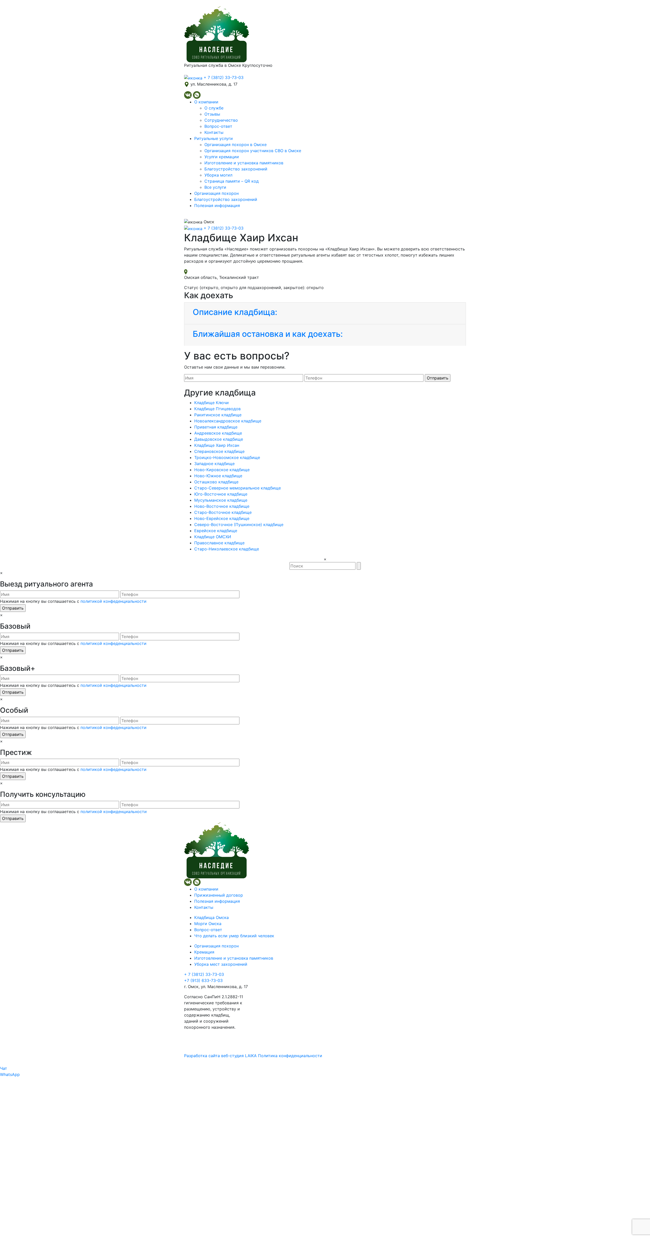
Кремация (204, 952)
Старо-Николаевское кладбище (226, 548)
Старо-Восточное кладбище (223, 512)
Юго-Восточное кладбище (220, 494)
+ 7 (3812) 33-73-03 (204, 974)
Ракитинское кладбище (217, 414)
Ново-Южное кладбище (218, 475)
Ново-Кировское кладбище (222, 469)
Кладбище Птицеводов (217, 408)
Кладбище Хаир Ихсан (216, 445)
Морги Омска (207, 923)
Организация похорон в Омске (235, 144)
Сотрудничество (221, 120)
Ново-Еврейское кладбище (221, 518)
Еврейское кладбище (215, 530)
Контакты (213, 132)
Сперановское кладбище (219, 451)
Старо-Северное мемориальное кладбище (237, 487)
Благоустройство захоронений (235, 168)
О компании (206, 101)
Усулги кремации (221, 156)
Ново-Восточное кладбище (221, 506)
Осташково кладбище (216, 481)
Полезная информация (217, 205)
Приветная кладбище (215, 427)
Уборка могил (218, 175)
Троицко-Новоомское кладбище (227, 457)
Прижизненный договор (218, 895)
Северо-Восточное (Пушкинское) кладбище (238, 524)
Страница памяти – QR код (231, 181)
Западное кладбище (214, 463)
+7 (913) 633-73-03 (203, 980)
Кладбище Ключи (211, 402)
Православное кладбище (219, 542)
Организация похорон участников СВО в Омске (252, 150)
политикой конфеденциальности (113, 601)
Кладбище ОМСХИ (212, 536)
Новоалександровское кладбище (227, 420)
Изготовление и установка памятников (243, 162)
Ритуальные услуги (213, 138)
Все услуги (215, 187)
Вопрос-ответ (218, 126)
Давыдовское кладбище (218, 439)
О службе (213, 107)
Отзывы (212, 114)
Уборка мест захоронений (220, 964)
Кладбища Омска (211, 917)
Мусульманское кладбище (220, 500)
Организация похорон (216, 193)
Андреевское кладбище (218, 433)
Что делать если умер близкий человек (234, 935)
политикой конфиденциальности (113, 811)
